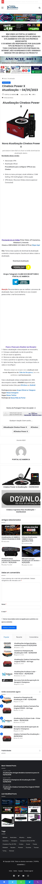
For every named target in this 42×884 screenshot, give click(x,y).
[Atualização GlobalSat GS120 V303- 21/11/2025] (7, 820)
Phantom (20, 847)
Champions (14, 841)
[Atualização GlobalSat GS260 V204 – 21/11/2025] (34, 817)
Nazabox (12, 847)
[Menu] (2, 8)
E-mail (4, 611)
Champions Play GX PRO (9, 844)
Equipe (20, 871)
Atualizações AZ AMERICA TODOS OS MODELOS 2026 (11, 538)
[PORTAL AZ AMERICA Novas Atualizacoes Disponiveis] (12, 7)
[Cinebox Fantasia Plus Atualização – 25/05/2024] (7, 738)
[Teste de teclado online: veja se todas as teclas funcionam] (7, 801)
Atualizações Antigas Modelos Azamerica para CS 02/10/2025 (25, 644)
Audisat (29, 837)
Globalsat (5, 847)
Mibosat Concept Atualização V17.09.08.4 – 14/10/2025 (31, 560)
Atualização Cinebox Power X (15, 427)
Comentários (33, 637)
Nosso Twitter (11, 395)
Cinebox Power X (21, 431)
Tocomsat (28, 847)
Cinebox (35, 427)
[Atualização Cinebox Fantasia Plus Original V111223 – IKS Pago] (7, 663)
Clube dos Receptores (26, 372)
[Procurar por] (40, 8)
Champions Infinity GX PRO (27, 841)
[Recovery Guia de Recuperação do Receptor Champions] (7, 680)
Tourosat (36, 847)
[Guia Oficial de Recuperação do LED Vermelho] (21, 809)
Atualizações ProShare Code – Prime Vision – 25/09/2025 (25, 673)
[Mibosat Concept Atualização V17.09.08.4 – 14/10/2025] (31, 551)
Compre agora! (28, 871)
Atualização (11, 78)
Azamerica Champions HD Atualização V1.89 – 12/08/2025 (25, 652)
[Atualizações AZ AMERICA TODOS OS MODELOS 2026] (11, 530)
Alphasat (5, 837)
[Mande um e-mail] (17, 94)
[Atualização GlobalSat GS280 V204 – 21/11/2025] (21, 817)
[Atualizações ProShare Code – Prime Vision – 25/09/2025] (7, 674)
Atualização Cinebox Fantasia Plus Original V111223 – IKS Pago (26, 660)
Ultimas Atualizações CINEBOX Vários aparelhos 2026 (21, 1)
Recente (19, 637)
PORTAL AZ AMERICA (11, 94)
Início (5, 78)
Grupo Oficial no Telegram (26, 390)
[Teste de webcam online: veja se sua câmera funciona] (21, 801)
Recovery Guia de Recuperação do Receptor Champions (26, 681)
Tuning (4, 851)
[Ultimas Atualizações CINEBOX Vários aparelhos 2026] (31, 530)
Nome (4, 604)
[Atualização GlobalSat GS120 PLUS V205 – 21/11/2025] (34, 809)
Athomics (21, 837)
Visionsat (11, 851)
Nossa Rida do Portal (18, 398)
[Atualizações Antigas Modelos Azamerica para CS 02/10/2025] (7, 645)
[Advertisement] (21, 207)
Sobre (15, 871)
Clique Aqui (36, 245)
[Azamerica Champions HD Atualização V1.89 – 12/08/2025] (7, 653)
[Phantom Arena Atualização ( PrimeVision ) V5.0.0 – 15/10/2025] (11, 551)
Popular (6, 637)
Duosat (28, 844)
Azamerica (5, 841)
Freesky (35, 844)
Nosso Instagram (12, 393)
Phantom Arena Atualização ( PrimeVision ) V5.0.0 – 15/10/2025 (11, 560)
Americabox (13, 837)
